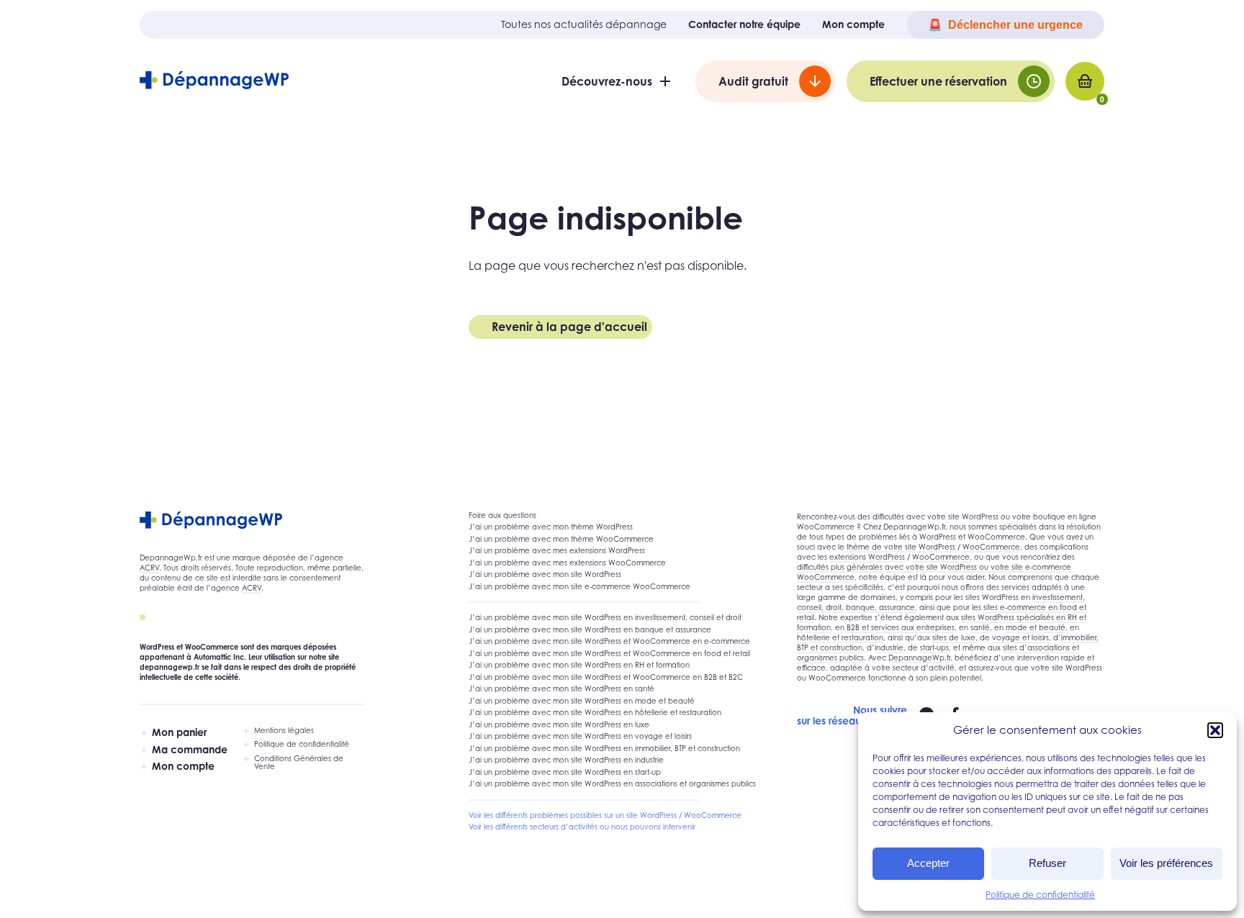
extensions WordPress (867, 557)
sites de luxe (953, 637)
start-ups (934, 647)
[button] (1215, 730)
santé (980, 627)
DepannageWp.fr (919, 657)
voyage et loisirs (1020, 637)
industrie (889, 647)
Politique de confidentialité (1040, 894)
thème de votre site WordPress (901, 546)
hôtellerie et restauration (840, 637)
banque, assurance (880, 607)
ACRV (149, 567)
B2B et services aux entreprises (901, 627)
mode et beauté (1035, 627)
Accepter (928, 863)
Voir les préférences (1166, 863)
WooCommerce (991, 546)
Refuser (1047, 863)
